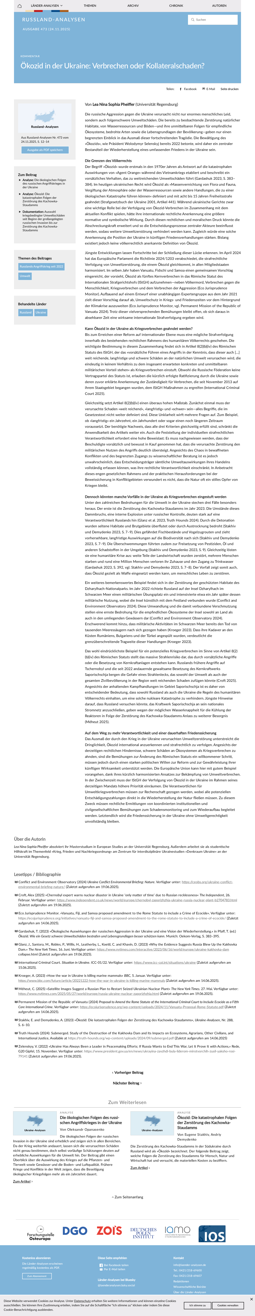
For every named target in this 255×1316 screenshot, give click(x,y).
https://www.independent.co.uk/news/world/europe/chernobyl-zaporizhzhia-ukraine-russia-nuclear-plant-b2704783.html (147, 900)
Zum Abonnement (36, 1276)
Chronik (176, 5)
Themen (90, 5)
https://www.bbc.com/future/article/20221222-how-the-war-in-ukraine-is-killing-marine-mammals (91, 980)
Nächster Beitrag (126, 1083)
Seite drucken (230, 89)
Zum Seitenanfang (129, 1197)
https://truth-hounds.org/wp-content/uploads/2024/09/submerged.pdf (121, 1038)
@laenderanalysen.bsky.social (116, 1285)
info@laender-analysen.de (189, 1265)
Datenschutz (82, 1301)
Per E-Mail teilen (114, 1269)
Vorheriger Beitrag (128, 1072)
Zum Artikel (21, 1181)
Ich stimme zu (197, 1305)
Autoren (219, 5)
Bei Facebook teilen (115, 1265)
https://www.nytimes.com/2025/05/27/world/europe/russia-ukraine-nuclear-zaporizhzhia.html (88, 993)
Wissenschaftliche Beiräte (189, 1287)
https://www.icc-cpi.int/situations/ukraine (165, 962)
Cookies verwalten (227, 1305)
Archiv (133, 5)
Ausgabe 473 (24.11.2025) (46, 29)
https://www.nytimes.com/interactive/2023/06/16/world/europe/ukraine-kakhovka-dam (163, 949)
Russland (26, 312)
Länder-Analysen (45, 5)
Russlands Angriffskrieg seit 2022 (41, 266)
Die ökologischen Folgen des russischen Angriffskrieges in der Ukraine (44, 184)
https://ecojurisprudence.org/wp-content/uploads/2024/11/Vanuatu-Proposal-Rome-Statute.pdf (152, 1007)
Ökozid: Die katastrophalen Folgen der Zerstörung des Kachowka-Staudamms (207, 1123)
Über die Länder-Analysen (189, 1292)
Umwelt (25, 276)
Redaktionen (181, 1281)
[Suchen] (192, 19)
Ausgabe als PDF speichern (45, 150)
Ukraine (41, 312)
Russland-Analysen (54, 19)
